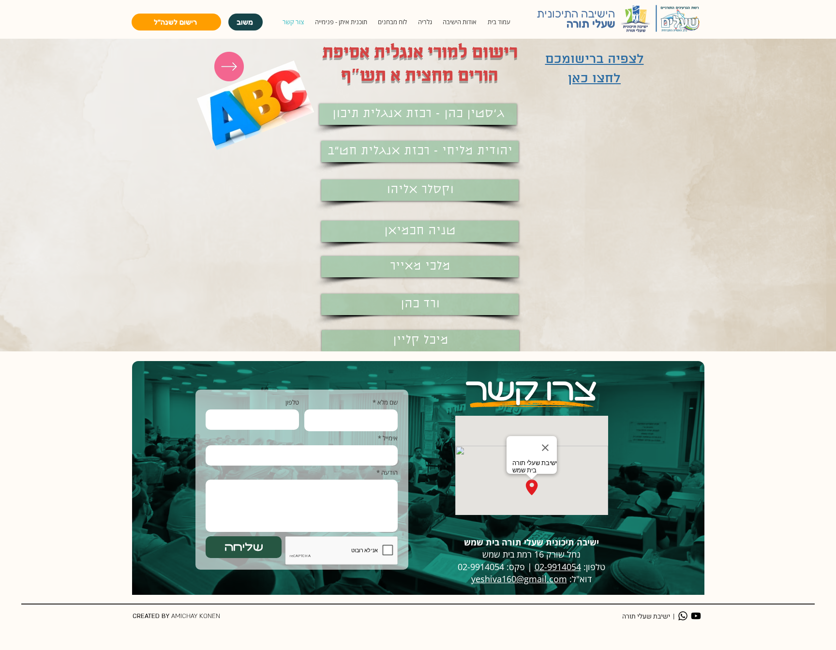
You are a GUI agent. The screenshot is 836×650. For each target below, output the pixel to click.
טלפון (292, 402)
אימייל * (388, 438)
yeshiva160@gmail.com (519, 579)
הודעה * (387, 472)
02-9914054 (558, 567)
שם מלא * (385, 402)
